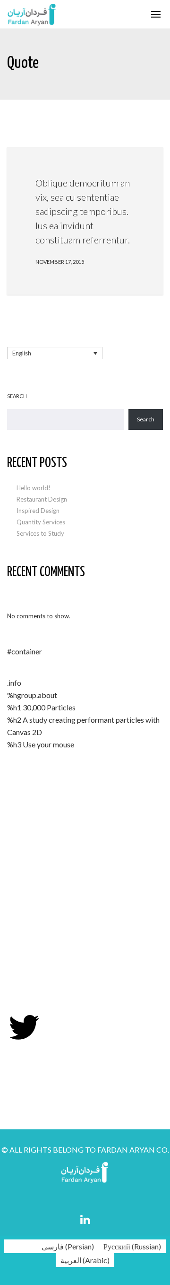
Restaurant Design (42, 499)
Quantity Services (41, 522)
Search (17, 396)
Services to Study (40, 533)
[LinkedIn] (85, 1219)
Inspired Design (38, 510)
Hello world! (34, 488)
